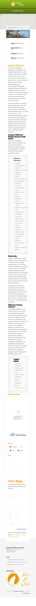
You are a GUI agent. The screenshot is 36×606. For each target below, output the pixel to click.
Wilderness (14, 27)
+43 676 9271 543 (11, 551)
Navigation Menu (18, 11)
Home (9, 27)
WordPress (26, 593)
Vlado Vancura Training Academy (17, 562)
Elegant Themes (19, 591)
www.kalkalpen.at (20, 388)
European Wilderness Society (16, 559)
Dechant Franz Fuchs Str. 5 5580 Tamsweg (13, 550)
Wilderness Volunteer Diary (15, 564)
